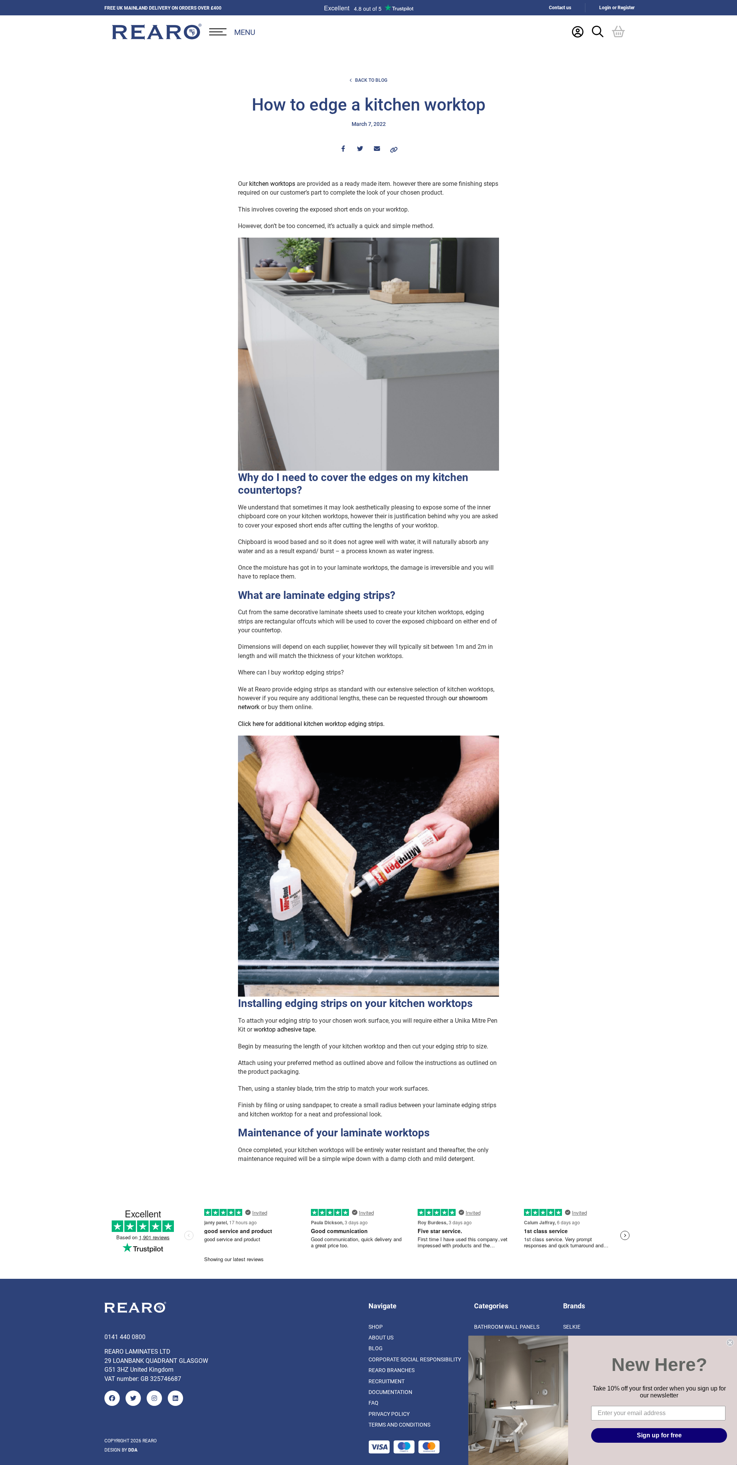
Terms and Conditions (399, 1424)
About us (380, 1337)
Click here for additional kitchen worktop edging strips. (311, 723)
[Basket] (618, 31)
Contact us (560, 7)
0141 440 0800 (124, 1337)
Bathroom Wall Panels (506, 1326)
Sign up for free (659, 1435)
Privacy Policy (389, 1413)
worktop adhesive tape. (285, 1029)
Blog (375, 1348)
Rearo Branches (391, 1370)
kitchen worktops (272, 183)
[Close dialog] (730, 1342)
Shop (375, 1326)
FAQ (373, 1403)
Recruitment (386, 1381)
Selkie (571, 1326)
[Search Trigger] (597, 31)
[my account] (577, 31)
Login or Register (617, 7)
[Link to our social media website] (112, 1398)
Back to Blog (371, 80)
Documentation (390, 1392)
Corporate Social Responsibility (414, 1359)
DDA (132, 1450)
